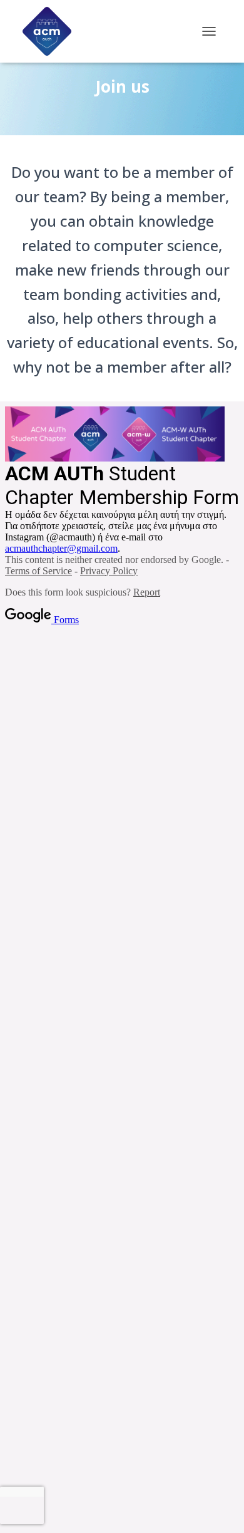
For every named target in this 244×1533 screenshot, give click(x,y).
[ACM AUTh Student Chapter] (51, 31)
